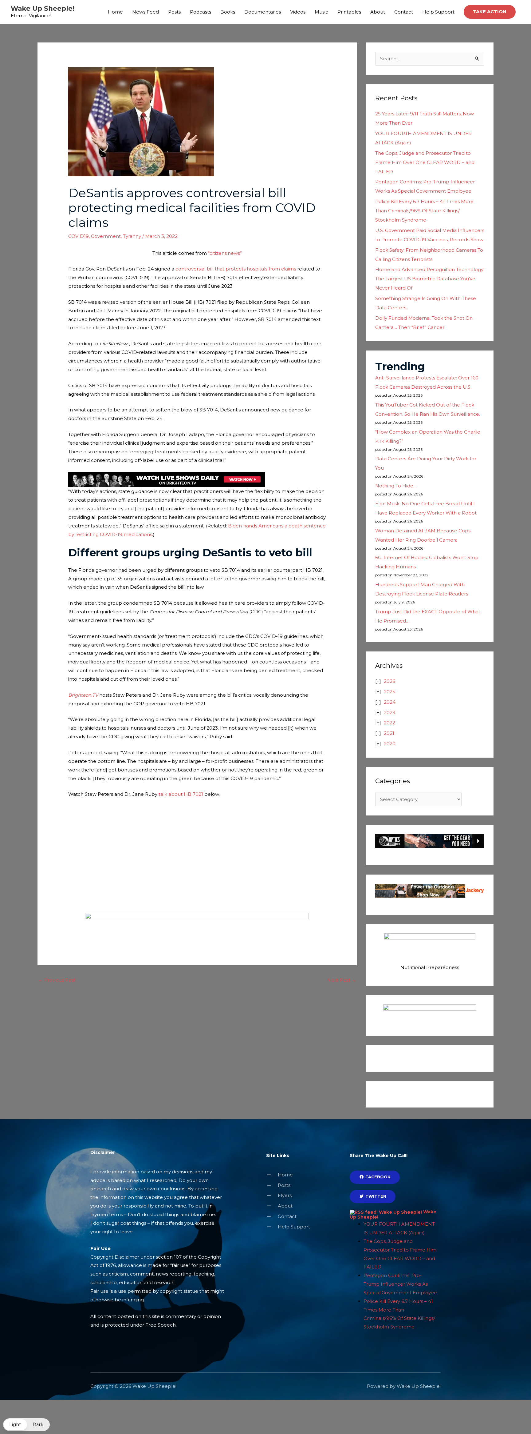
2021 (389, 733)
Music (321, 12)
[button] (490, 12)
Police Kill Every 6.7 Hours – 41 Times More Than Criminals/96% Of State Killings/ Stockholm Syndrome (424, 210)
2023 (389, 712)
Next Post (341, 980)
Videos (297, 12)
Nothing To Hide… (396, 486)
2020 (389, 744)
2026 (389, 681)
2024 (389, 702)
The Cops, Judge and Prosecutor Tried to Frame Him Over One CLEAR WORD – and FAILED (424, 162)
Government (106, 236)
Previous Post (57, 980)
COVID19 (78, 236)
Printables (349, 12)
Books (227, 12)
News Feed (145, 12)
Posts (174, 12)
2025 (389, 692)
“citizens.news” (225, 253)
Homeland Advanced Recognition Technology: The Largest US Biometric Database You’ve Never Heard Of (429, 278)
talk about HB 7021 (181, 794)
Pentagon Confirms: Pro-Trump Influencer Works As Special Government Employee (400, 1284)
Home (115, 12)
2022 (389, 723)
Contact (403, 12)
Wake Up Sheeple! (42, 8)
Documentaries (262, 12)
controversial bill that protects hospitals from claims (235, 269)
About (377, 12)
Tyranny (132, 236)
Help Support (438, 12)
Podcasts (200, 12)
